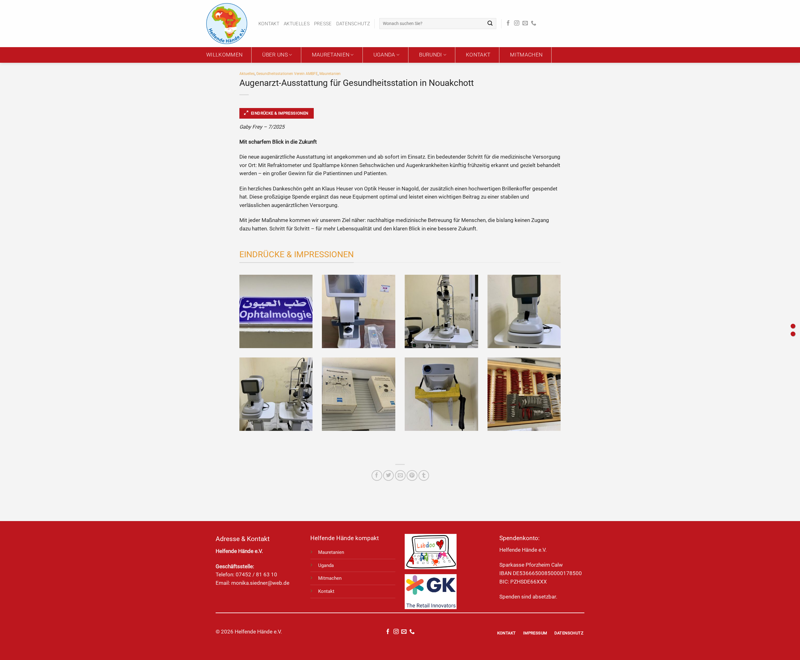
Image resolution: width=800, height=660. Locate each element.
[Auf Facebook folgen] (508, 24)
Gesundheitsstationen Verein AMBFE (287, 73)
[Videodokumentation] (793, 334)
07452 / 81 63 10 (256, 575)
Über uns (275, 55)
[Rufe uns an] (533, 24)
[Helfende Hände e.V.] (227, 23)
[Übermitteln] (490, 23)
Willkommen (224, 55)
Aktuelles (297, 24)
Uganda (384, 55)
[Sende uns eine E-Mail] (525, 24)
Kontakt (268, 24)
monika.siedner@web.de (260, 583)
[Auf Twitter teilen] (388, 475)
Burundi (430, 55)
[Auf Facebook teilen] (377, 475)
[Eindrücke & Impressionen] (793, 326)
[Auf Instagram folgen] (516, 24)
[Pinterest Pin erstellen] (412, 475)
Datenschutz (353, 24)
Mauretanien (331, 55)
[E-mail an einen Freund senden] (400, 475)
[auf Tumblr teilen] (423, 475)
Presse (323, 24)
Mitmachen (526, 55)
